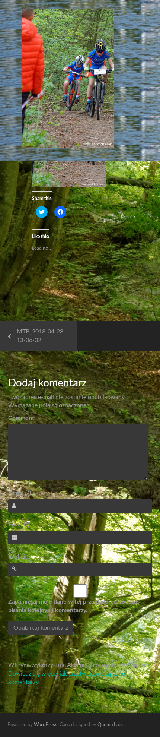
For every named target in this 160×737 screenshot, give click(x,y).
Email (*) (18, 525)
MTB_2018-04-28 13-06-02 (40, 336)
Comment (21, 418)
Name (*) (19, 493)
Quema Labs (110, 724)
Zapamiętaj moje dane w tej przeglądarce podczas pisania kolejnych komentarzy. (74, 606)
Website (19, 557)
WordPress (45, 724)
